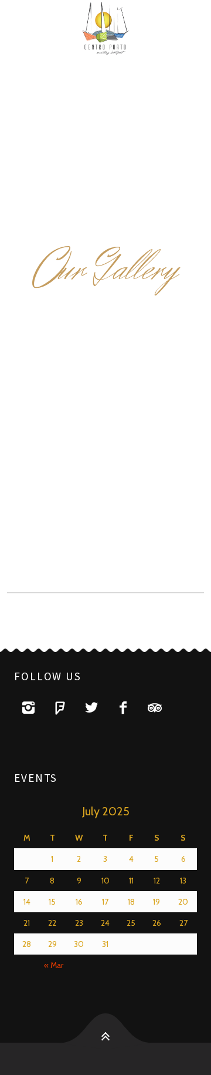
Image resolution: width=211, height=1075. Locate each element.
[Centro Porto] (105, 29)
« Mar (53, 965)
